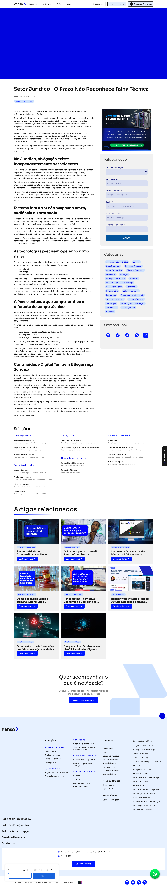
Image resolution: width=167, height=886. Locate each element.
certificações (53, 351)
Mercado (134, 278)
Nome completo (112, 179)
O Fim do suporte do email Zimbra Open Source (80, 553)
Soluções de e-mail (115, 299)
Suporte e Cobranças (143, 4)
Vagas (69, 4)
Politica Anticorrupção (16, 831)
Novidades (46, 4)
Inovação (124, 274)
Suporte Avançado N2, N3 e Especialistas (80, 447)
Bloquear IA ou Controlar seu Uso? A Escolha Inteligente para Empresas (82, 648)
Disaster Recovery (78, 288)
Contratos (8, 843)
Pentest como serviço (24, 440)
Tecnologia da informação (132, 303)
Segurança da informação (132, 295)
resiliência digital (45, 392)
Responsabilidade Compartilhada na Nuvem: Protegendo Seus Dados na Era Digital (36, 553)
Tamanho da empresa (114, 225)
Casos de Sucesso (133, 266)
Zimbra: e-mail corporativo (120, 447)
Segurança (111, 295)
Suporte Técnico (136, 299)
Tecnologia (111, 303)
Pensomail (131, 287)
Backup (136, 262)
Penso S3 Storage (69, 470)
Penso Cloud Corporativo (73, 463)
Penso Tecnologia (114, 287)
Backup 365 (19, 491)
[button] (108, 335)
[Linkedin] (127, 882)
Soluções (32, 4)
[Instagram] (144, 882)
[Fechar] (56, 866)
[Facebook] (139, 882)
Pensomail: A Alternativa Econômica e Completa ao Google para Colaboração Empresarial (80, 600)
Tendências (111, 307)
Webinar (110, 311)
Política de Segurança (15, 825)
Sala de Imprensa (131, 291)
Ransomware (112, 291)
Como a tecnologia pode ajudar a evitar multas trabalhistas (32, 600)
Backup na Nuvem (22, 477)
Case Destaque (113, 266)
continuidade (71, 192)
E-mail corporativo (113, 190)
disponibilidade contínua (79, 126)
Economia (110, 274)
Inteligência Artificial (115, 278)
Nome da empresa (113, 213)
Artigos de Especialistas (117, 262)
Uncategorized (128, 307)
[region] (32, 872)
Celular (109, 202)
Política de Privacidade (16, 819)
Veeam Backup (21, 470)
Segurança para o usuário (25, 447)
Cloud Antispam (115, 461)
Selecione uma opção (114, 167)
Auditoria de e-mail (117, 454)
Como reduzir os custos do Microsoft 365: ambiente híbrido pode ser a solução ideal (128, 553)
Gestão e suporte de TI (71, 440)
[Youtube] (133, 882)
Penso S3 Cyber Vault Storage (119, 282)
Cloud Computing (114, 270)
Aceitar (44, 876)
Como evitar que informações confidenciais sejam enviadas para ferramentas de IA (35, 648)
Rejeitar (19, 876)
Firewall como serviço (24, 454)
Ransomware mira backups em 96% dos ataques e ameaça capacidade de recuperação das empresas (130, 600)
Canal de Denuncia (13, 837)
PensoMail (113, 440)
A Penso (60, 4)
